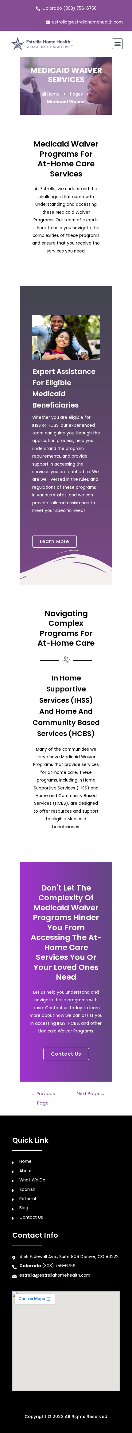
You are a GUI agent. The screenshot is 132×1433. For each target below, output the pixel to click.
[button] (117, 43)
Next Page (91, 1093)
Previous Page (43, 1094)
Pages (76, 94)
